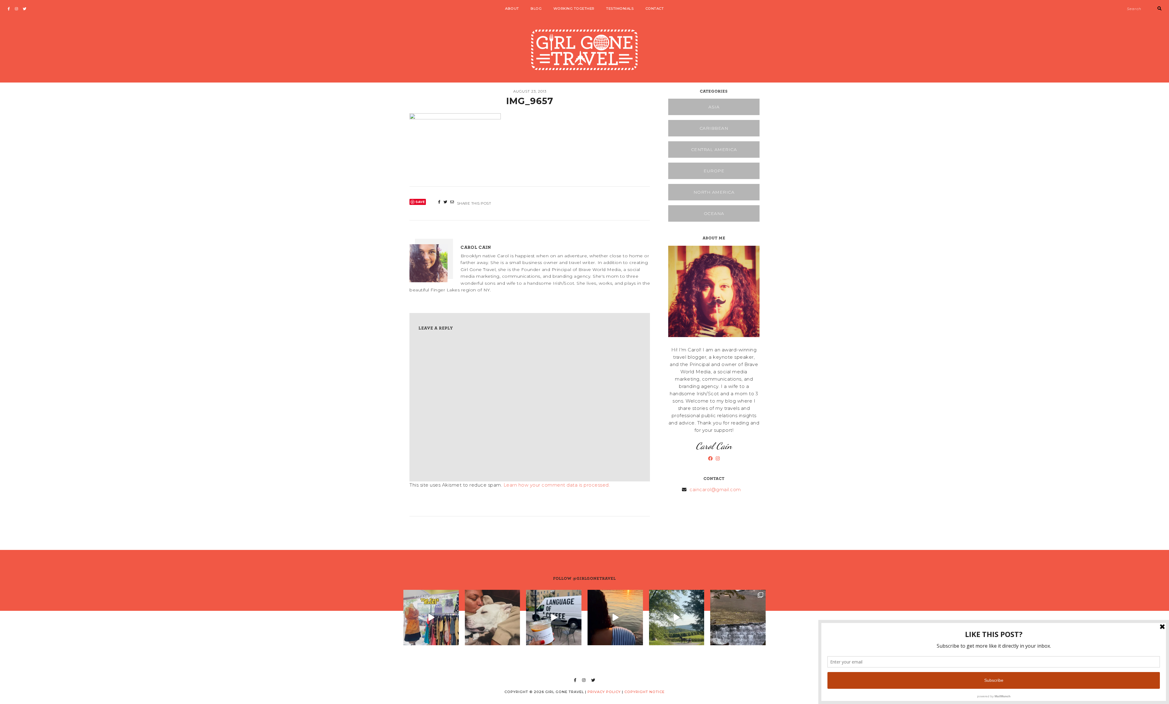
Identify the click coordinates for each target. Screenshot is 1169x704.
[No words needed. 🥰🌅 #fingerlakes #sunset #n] (615, 617)
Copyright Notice (644, 692)
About (512, 8)
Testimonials (620, 8)
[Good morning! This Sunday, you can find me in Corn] (676, 617)
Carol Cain (476, 247)
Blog (536, 8)
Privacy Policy (604, 692)
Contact (654, 8)
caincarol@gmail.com (715, 489)
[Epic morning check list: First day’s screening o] (553, 617)
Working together (574, 8)
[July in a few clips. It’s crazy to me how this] (738, 617)
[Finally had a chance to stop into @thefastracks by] (431, 617)
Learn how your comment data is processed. (557, 485)
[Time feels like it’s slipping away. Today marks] (492, 617)
